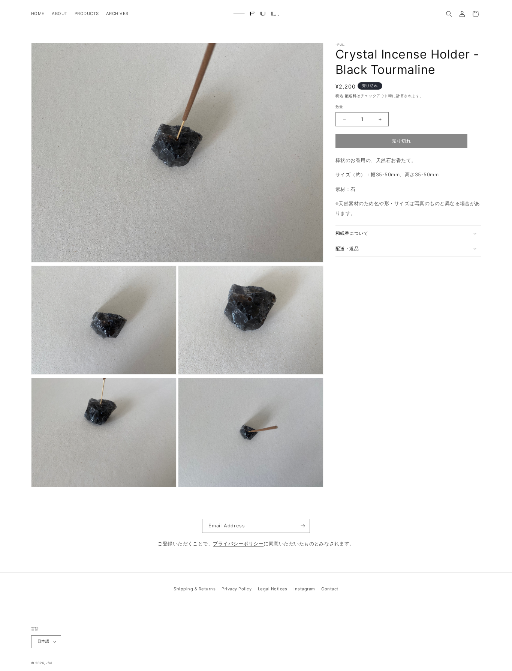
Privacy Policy (237, 588)
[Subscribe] (303, 526)
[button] (449, 13)
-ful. (49, 663)
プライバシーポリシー (238, 543)
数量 (339, 106)
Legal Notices (272, 588)
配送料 (351, 96)
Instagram (304, 588)
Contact (329, 588)
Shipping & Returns (195, 588)
